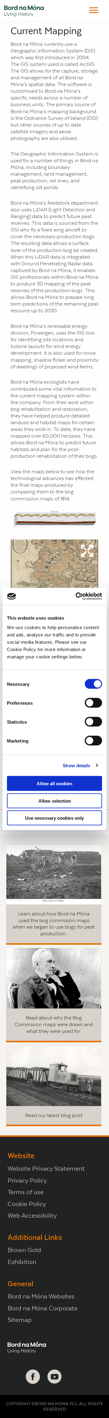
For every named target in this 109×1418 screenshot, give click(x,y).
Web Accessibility (32, 1215)
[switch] (93, 703)
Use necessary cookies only (54, 818)
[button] (93, 10)
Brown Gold (24, 1250)
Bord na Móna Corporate (43, 1308)
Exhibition (22, 1262)
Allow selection (54, 800)
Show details (76, 765)
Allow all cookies (54, 783)
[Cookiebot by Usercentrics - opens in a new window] (77, 596)
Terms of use (26, 1192)
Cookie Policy (27, 1204)
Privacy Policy (27, 1180)
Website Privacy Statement (46, 1168)
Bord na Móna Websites (41, 1296)
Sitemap (20, 1319)
